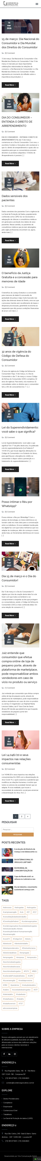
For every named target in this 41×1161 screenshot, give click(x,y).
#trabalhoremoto (9, 1004)
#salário (6, 990)
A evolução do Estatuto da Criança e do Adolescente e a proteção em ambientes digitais (25, 851)
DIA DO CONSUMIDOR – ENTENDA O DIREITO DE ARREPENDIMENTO (17, 121)
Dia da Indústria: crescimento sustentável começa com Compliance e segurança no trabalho (25, 888)
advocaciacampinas (10, 1008)
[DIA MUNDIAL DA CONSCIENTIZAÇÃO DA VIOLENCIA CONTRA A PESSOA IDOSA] (7, 869)
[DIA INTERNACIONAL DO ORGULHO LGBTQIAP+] (7, 861)
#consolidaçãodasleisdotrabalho (14, 917)
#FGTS (26, 971)
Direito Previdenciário (11, 1099)
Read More (9, 85)
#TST (21, 1004)
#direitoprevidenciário (11, 948)
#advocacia (7, 907)
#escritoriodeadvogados (12, 962)
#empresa (20, 957)
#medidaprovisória (25, 980)
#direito (28, 939)
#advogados (31, 907)
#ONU (5, 985)
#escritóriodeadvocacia (11, 967)
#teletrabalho (8, 994)
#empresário (32, 957)
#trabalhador (21, 994)
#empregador (8, 957)
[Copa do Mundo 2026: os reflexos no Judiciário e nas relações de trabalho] (7, 880)
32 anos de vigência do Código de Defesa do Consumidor (16, 356)
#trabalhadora (8, 999)
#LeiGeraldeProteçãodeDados (14, 976)
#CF (28, 912)
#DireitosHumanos (29, 948)
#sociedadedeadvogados (21, 990)
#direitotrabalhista (9, 953)
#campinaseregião (10, 912)
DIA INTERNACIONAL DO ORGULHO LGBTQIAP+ (23, 861)
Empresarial (7, 1107)
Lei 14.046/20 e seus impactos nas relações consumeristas (16, 759)
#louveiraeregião (9, 980)
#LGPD (30, 976)
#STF (36, 990)
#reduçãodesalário (29, 985)
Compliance (7, 1103)
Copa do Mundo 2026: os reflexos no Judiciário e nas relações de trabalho (24, 878)
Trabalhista (7, 1114)
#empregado (24, 953)
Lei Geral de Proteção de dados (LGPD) (18, 1118)
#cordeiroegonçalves (29, 921)
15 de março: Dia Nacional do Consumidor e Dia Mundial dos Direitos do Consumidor (20, 43)
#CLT (35, 912)
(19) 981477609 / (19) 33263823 (17, 1078)
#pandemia (14, 985)
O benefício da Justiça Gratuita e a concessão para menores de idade (19, 277)
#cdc (21, 912)
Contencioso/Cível (10, 1110)
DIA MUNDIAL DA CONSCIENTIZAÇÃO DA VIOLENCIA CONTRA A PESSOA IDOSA (26, 870)
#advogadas (19, 907)
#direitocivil (7, 943)
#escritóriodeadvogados (12, 971)
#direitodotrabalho (21, 943)
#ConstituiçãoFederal (10, 921)
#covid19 (6, 939)
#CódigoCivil (17, 939)
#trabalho (20, 999)
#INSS (34, 971)
